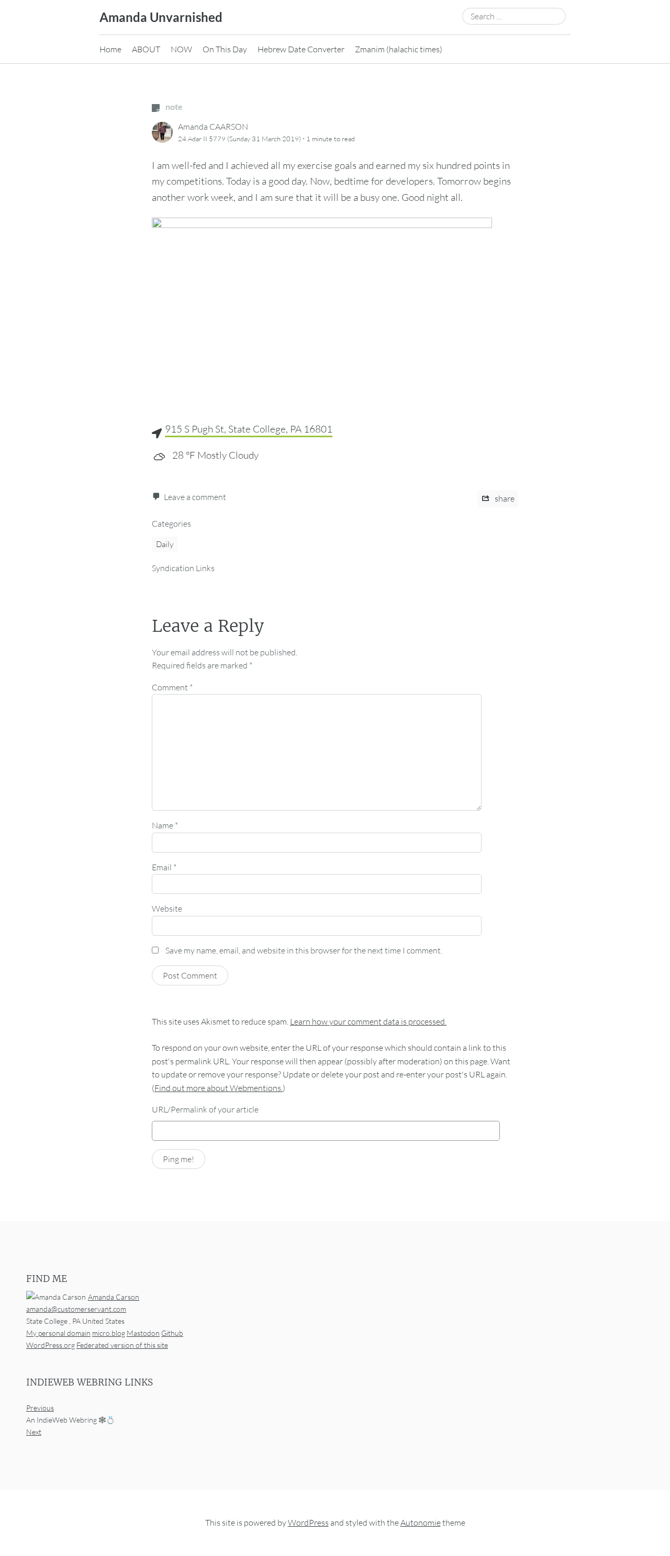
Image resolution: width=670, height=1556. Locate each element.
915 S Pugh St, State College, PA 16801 (248, 429)
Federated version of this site (122, 1345)
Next (33, 1431)
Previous (40, 1407)
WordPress (308, 1522)
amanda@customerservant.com (76, 1308)
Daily (164, 544)
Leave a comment (195, 497)
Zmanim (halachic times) (398, 49)
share (504, 498)
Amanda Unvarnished (160, 17)
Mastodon (143, 1332)
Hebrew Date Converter (301, 49)
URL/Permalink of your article (205, 1109)
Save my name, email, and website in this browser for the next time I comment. (303, 950)
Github (172, 1332)
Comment (172, 687)
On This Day (225, 49)
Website (167, 908)
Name (165, 825)
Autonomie (420, 1522)
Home (110, 49)
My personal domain (58, 1332)
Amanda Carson (113, 1296)
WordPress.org (50, 1345)
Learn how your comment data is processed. (368, 1021)
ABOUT (146, 49)
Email (164, 867)
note (173, 106)
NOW (181, 49)
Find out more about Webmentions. (218, 1088)
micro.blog (108, 1332)
